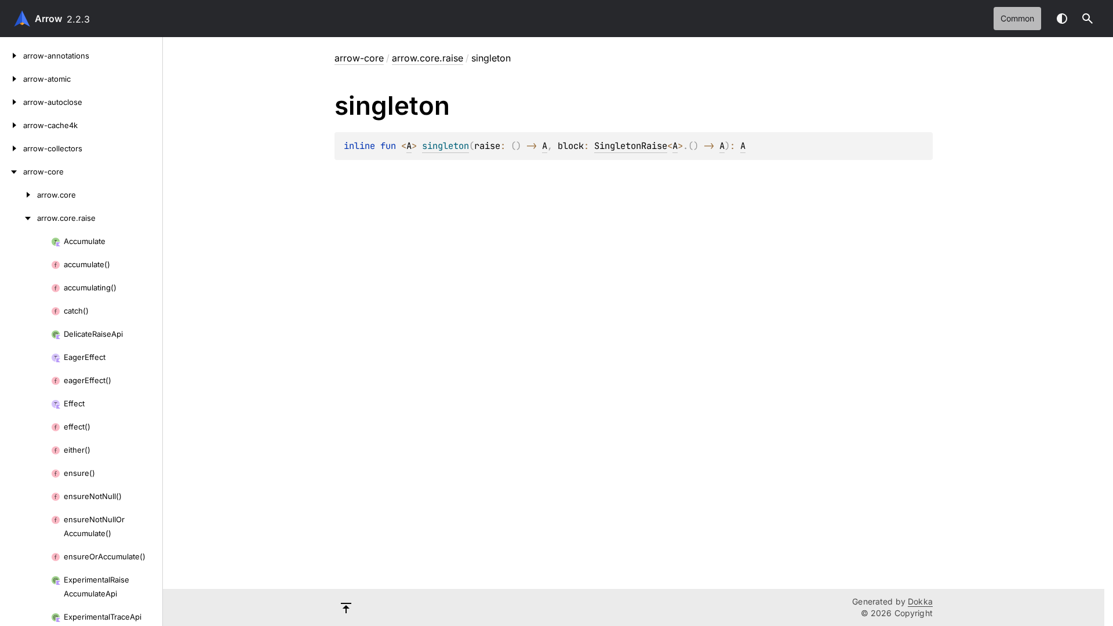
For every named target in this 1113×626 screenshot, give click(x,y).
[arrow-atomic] (11, 78)
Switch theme (1062, 18)
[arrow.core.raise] (18, 218)
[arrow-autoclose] (11, 102)
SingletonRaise (630, 146)
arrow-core (359, 58)
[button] (1087, 18)
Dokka (920, 601)
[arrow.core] (18, 194)
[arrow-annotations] (11, 55)
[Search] (1087, 18)
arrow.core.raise (427, 58)
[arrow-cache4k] (11, 125)
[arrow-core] (11, 171)
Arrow (48, 18)
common (1017, 18)
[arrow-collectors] (11, 148)
